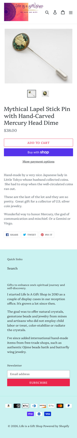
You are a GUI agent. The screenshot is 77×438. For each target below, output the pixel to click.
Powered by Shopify (56, 426)
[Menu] (71, 12)
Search (12, 268)
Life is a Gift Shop (30, 426)
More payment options (38, 161)
